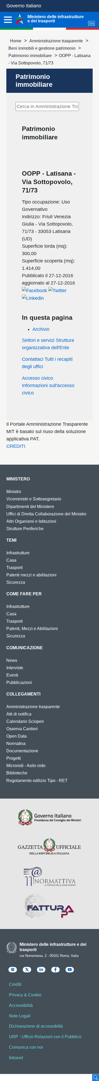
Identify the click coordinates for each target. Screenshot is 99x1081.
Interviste (14, 668)
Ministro (13, 491)
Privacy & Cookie (25, 995)
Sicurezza (15, 582)
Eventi (12, 675)
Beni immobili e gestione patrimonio (42, 48)
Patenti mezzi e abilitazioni (31, 575)
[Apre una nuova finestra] (34, 290)
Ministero (18, 479)
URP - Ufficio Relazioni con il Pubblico (45, 1036)
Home (15, 41)
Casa (11, 560)
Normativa (16, 743)
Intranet (16, 1057)
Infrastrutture (18, 553)
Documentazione (22, 751)
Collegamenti (23, 694)
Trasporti (14, 567)
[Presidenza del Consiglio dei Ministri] (49, 817)
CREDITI (15, 446)
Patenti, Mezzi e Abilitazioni (32, 628)
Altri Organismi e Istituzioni (31, 521)
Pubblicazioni (19, 682)
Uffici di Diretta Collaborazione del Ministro (46, 514)
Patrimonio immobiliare (30, 55)
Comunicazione (24, 648)
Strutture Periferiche (25, 528)
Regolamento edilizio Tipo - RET (37, 780)
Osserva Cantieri (22, 729)
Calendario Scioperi (25, 721)
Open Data (16, 736)
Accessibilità (21, 1005)
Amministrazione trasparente (56, 41)
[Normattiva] (49, 876)
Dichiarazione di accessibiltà (36, 1026)
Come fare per (24, 594)
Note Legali (20, 1016)
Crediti (15, 984)
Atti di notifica (18, 714)
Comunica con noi (26, 1047)
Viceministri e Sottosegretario (33, 499)
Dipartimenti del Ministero (30, 506)
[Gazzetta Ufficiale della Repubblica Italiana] (49, 847)
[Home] (19, 18)
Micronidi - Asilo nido (25, 765)
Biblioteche (16, 773)
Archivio (40, 329)
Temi (11, 540)
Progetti (13, 758)
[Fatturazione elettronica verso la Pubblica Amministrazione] (49, 905)
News (11, 660)
